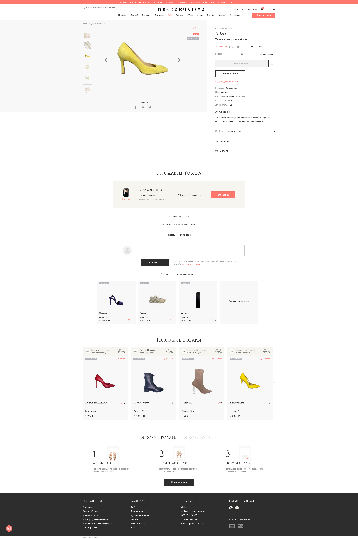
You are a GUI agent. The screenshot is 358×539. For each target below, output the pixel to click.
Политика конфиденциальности (97, 524)
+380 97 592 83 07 (189, 515)
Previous (105, 60)
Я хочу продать (158, 438)
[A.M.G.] (142, 62)
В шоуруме (235, 15)
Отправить (155, 262)
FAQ (133, 507)
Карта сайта (136, 528)
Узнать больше (242, 96)
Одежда (179, 15)
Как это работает (90, 511)
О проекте (87, 507)
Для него (146, 15)
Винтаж (221, 15)
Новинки (122, 15)
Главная (85, 24)
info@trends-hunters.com (191, 520)
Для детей (159, 15)
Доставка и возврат (140, 516)
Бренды (210, 15)
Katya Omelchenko (151, 190)
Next (179, 60)
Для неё (134, 15)
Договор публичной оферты (95, 520)
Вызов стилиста (138, 511)
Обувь (190, 15)
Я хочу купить (200, 438)
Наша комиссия (138, 524)
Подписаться (222, 195)
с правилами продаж (191, 264)
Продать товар (264, 15)
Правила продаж (90, 516)
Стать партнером (90, 528)
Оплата (134, 520)
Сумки (200, 15)
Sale (170, 15)
